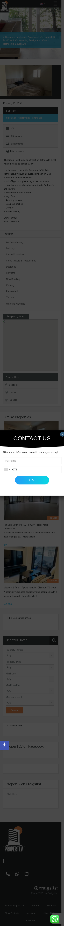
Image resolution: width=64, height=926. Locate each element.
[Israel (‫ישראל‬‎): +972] (7, 469)
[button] (4, 745)
